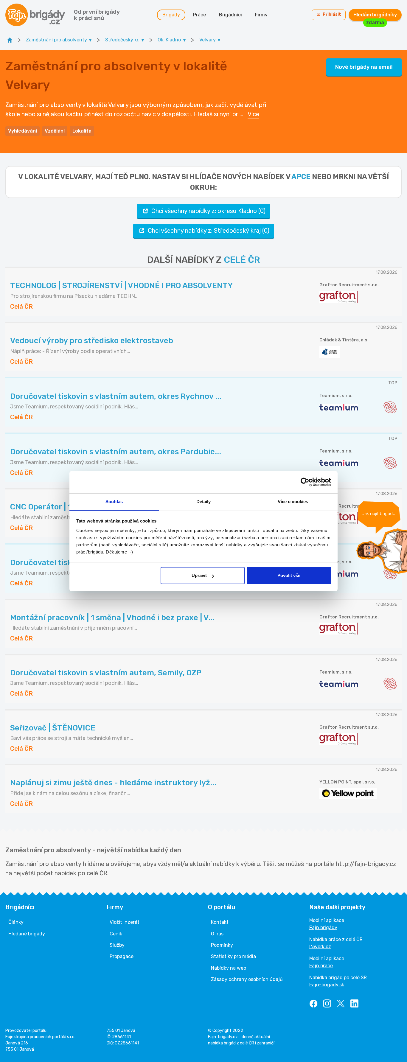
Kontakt (220, 922)
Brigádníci (230, 15)
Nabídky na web (228, 968)
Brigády (171, 15)
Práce (199, 15)
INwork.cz (320, 946)
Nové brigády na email (364, 67)
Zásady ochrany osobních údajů (247, 979)
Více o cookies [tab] (293, 501)
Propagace (121, 956)
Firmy (261, 15)
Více (253, 114)
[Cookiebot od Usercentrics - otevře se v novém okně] (305, 482)
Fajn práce (321, 965)
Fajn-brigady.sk (326, 985)
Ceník (116, 934)
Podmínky (222, 945)
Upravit (199, 575)
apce (300, 176)
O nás (217, 934)
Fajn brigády (323, 927)
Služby (117, 945)
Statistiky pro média (233, 956)
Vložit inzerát (124, 922)
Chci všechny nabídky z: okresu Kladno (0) (208, 210)
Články (16, 922)
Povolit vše (288, 575)
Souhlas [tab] (114, 501)
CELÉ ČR (242, 259)
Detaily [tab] (203, 501)
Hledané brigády (26, 934)
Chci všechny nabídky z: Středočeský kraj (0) (208, 230)
